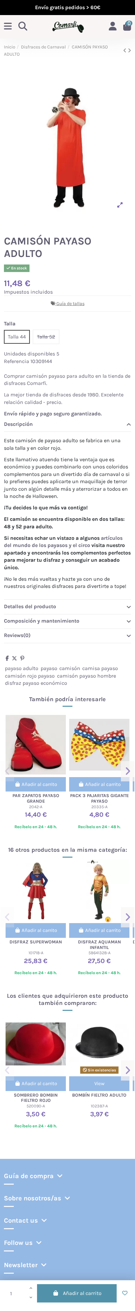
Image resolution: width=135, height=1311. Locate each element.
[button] (7, 771)
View (99, 1083)
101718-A (36, 952)
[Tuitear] (14, 658)
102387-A (99, 1105)
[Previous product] (125, 50)
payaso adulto (21, 668)
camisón (69, 668)
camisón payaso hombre (86, 676)
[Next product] (129, 50)
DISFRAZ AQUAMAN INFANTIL (99, 944)
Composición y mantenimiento (41, 621)
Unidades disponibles (29, 354)
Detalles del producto (30, 606)
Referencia (16, 361)
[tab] (67, 424)
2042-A (35, 806)
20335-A (99, 806)
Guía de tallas (70, 303)
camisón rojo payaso (30, 676)
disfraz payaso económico (36, 683)
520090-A (36, 1105)
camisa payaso (100, 668)
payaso (49, 668)
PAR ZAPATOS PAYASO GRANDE (35, 798)
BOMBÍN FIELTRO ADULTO (99, 1095)
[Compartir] (7, 658)
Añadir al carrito (82, 1293)
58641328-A (99, 952)
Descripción (18, 424)
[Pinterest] (22, 658)
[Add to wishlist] (125, 1293)
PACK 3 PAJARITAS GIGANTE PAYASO (99, 798)
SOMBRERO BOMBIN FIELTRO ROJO (36, 1097)
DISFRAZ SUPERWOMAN (36, 942)
